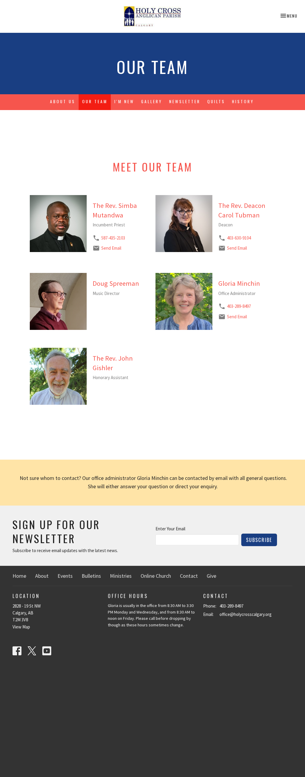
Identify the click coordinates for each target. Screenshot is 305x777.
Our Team (95, 101)
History (243, 101)
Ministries (121, 575)
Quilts (216, 101)
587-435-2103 (113, 238)
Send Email (111, 248)
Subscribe (259, 539)
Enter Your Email (170, 529)
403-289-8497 (239, 306)
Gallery (151, 101)
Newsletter (184, 101)
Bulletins (91, 575)
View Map (21, 627)
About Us (62, 101)
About (42, 575)
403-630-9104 (239, 238)
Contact (189, 575)
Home (19, 575)
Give (211, 575)
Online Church (156, 575)
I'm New (124, 101)
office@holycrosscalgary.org (246, 614)
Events (65, 575)
